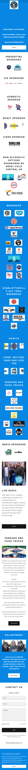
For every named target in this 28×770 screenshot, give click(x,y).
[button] (2, 724)
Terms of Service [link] (15, 736)
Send (14, 730)
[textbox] (14, 698)
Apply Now (14, 623)
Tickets (14, 47)
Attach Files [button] (6, 724)
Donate (14, 526)
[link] (14, 1)
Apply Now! (14, 675)
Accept (14, 766)
